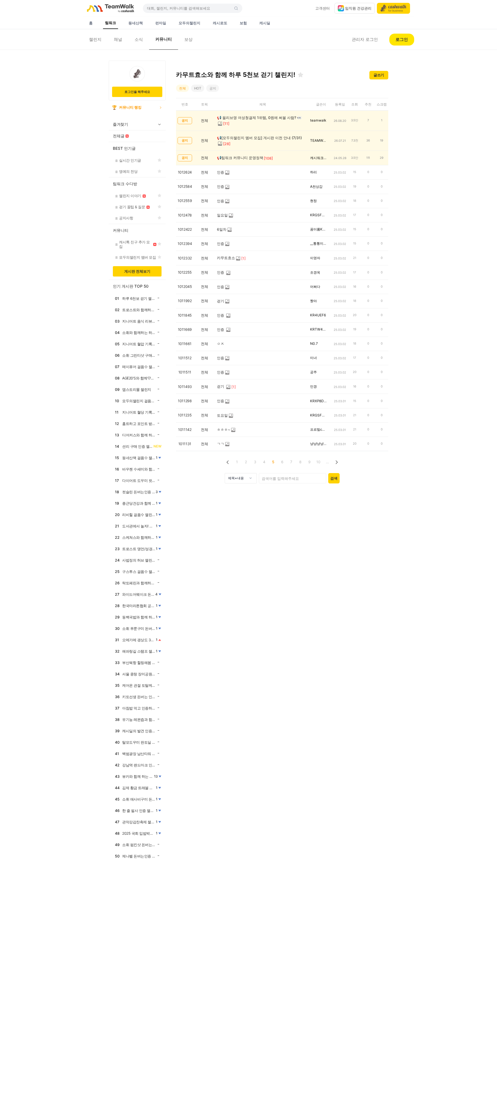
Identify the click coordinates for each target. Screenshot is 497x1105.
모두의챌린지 (189, 23)
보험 (243, 23)
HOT (197, 88)
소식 (139, 39)
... (327, 462)
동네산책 (135, 23)
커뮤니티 (163, 39)
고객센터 (322, 8)
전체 (182, 88)
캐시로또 (220, 23)
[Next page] (336, 462)
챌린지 (95, 39)
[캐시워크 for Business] (393, 8)
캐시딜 (264, 23)
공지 (212, 88)
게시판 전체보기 (137, 271)
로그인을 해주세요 (137, 92)
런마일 (160, 23)
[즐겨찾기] (300, 75)
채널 (118, 39)
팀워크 (110, 22)
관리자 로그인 (365, 39)
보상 (188, 39)
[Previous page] (227, 462)
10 (318, 462)
